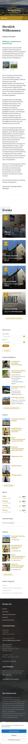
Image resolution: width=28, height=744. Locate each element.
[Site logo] (14, 7)
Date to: (4, 339)
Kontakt (4, 609)
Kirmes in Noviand (11, 256)
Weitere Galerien (8, 485)
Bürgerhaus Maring (17, 311)
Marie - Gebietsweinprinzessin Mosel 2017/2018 (18, 439)
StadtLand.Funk (6, 675)
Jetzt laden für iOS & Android (10, 679)
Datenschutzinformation (9, 614)
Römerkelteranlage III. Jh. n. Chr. (18, 387)
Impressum (5, 611)
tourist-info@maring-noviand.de (11, 640)
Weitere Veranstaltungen (14, 318)
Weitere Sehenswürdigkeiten (11, 408)
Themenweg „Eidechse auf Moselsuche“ (18, 371)
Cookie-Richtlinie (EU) (8, 620)
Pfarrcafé (8, 232)
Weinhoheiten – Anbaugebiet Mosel (12, 593)
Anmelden (5, 617)
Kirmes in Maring (11, 309)
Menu (5, 18)
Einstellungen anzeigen (14, 739)
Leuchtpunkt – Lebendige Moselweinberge (16, 363)
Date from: (5, 334)
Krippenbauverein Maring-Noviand (12, 588)
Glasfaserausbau (16, 466)
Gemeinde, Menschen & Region (18, 419)
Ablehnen (14, 735)
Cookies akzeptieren (14, 731)
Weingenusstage (16, 475)
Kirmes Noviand (10, 281)
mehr (3, 722)
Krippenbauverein (17, 456)
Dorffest (4, 585)
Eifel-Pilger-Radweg (17, 397)
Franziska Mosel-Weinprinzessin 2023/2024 (16, 429)
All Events (6, 350)
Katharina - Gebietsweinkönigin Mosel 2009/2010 (17, 448)
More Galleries (8, 574)
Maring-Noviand (14, 10)
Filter (5, 345)
